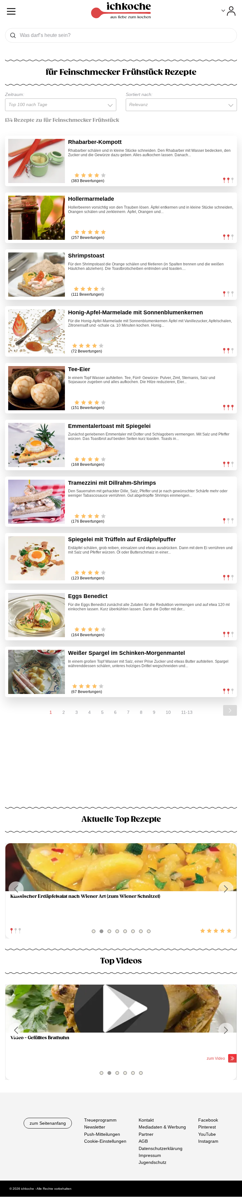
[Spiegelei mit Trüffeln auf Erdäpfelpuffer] (36, 558)
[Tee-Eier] (36, 388)
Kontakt (146, 1120)
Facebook (208, 1120)
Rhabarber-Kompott (95, 142)
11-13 (187, 712)
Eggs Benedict (87, 596)
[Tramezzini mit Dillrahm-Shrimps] (36, 502)
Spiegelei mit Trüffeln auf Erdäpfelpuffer (122, 539)
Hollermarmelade (91, 199)
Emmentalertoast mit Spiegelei (109, 426)
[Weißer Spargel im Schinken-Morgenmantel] (36, 672)
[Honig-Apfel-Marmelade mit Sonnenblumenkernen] (36, 331)
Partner (146, 1134)
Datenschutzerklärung (160, 1148)
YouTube (207, 1134)
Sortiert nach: (139, 94)
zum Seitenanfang (48, 1123)
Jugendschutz (152, 1162)
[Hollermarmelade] (36, 218)
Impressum (150, 1155)
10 (168, 712)
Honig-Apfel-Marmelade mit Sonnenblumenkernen (135, 312)
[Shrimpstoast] (36, 274)
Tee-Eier (79, 369)
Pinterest (207, 1127)
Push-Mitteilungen (102, 1134)
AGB (143, 1141)
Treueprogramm (100, 1120)
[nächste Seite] (230, 710)
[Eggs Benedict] (36, 615)
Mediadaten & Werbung (162, 1127)
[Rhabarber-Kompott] (36, 161)
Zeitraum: (14, 94)
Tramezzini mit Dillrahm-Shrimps (112, 483)
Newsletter (94, 1127)
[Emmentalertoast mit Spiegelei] (36, 445)
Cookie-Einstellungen (105, 1141)
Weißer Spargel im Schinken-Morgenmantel (126, 653)
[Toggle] (229, 11)
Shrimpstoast (86, 255)
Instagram (208, 1141)
